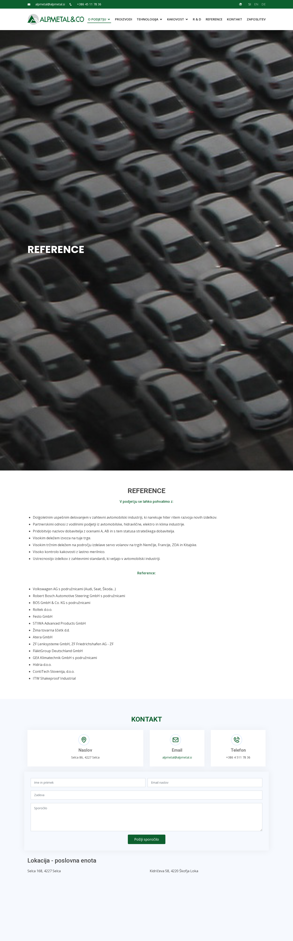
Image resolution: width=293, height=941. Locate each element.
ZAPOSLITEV (256, 19)
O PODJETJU (97, 19)
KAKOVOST (175, 19)
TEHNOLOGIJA (147, 19)
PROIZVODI (123, 19)
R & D (197, 19)
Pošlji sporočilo (146, 839)
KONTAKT (234, 19)
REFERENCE (214, 19)
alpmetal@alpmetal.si (50, 4)
